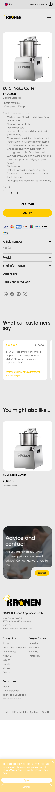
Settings (26, 786)
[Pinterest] (19, 294)
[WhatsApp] (6, 294)
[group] (27, 454)
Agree (26, 780)
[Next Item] (48, 57)
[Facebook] (12, 294)
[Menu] (49, 16)
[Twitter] (25, 294)
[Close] (50, 763)
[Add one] (17, 193)
